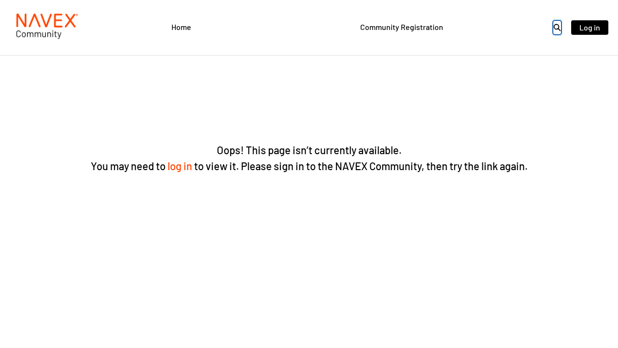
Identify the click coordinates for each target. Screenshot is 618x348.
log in (180, 166)
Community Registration (401, 26)
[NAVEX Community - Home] (46, 27)
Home (181, 26)
